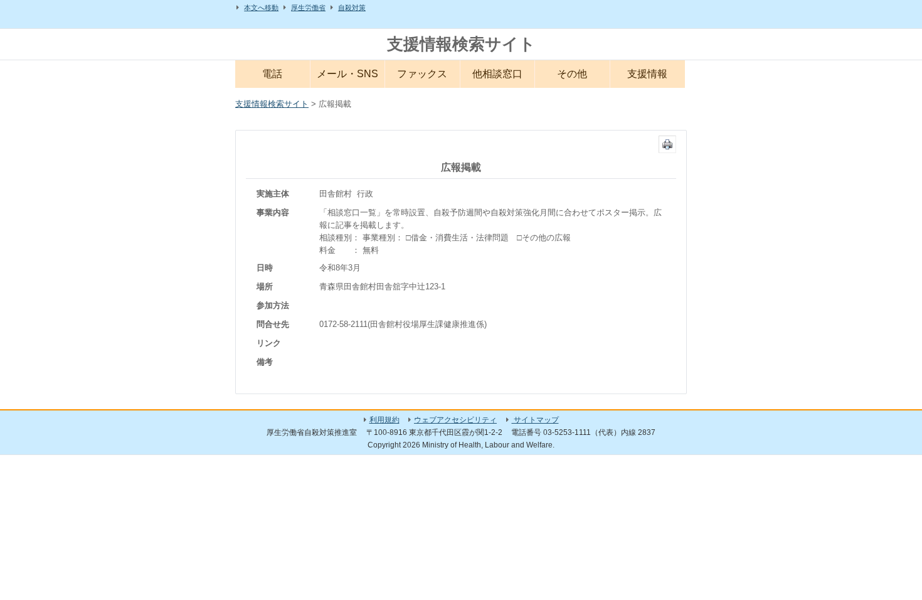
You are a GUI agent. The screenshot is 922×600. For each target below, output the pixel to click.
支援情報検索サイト (461, 44)
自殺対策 (352, 7)
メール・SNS (347, 73)
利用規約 (384, 420)
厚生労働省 (308, 7)
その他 (572, 73)
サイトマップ (535, 420)
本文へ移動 (261, 7)
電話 (272, 73)
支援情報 (647, 73)
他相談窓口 (497, 73)
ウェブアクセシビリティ (455, 420)
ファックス (422, 73)
